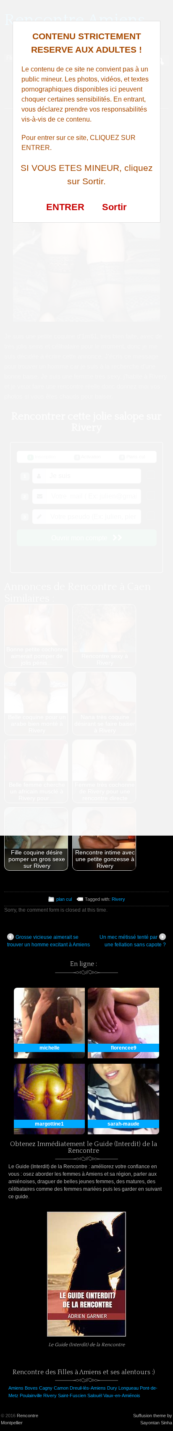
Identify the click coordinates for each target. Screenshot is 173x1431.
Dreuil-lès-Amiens (88, 1387)
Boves (31, 1387)
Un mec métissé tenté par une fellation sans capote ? (133, 941)
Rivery (118, 899)
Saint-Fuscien (72, 1395)
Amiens (16, 1387)
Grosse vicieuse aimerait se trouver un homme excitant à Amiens (48, 941)
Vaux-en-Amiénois (121, 1395)
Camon (61, 1387)
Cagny (45, 1387)
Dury (112, 1387)
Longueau (128, 1387)
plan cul (64, 899)
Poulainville (31, 1395)
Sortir (114, 207)
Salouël (94, 1395)
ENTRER (65, 207)
